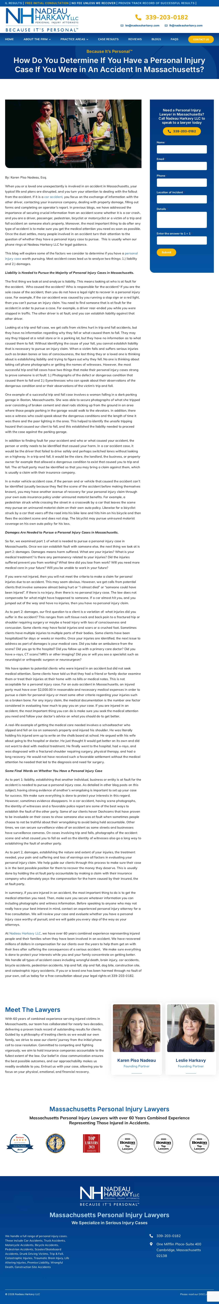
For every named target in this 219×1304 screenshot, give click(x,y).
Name (161, 142)
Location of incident (171, 192)
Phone (162, 175)
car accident (53, 197)
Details (162, 209)
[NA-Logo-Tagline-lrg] (42, 9)
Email (161, 159)
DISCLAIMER (206, 1294)
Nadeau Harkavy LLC (25, 933)
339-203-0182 (169, 1236)
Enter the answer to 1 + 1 (174, 233)
